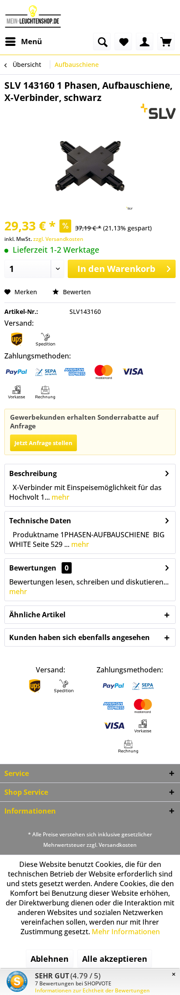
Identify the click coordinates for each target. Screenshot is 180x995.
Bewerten (76, 292)
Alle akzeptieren (114, 958)
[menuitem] (23, 41)
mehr (59, 497)
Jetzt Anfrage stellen (43, 443)
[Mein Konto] (144, 41)
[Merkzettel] (123, 41)
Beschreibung (33, 473)
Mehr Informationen (126, 931)
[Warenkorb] (166, 41)
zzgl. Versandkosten (58, 239)
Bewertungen (32, 568)
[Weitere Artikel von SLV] (158, 111)
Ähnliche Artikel (37, 614)
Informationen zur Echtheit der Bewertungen (92, 990)
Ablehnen (50, 958)
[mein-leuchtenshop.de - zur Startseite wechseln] (33, 16)
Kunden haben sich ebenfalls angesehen (79, 637)
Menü (31, 41)
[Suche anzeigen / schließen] (102, 41)
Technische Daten (40, 520)
